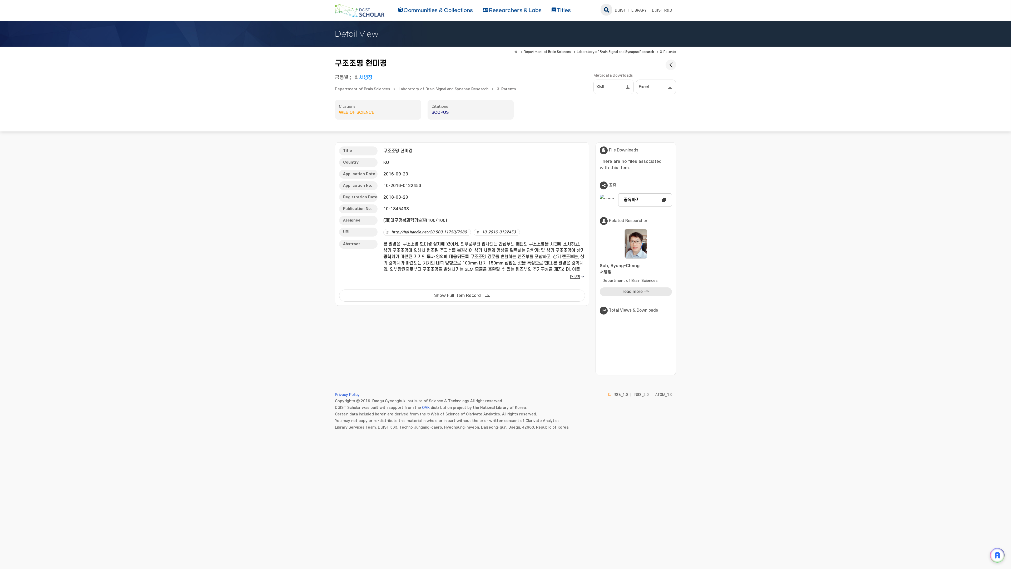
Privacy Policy (347, 395)
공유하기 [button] (632, 200)
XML (601, 87)
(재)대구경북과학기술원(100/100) (415, 220)
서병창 (366, 77)
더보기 (575, 277)
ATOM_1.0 (663, 395)
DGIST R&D (662, 10)
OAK (426, 407)
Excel (644, 87)
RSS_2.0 (642, 395)
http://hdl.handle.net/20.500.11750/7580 (429, 232)
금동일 (341, 77)
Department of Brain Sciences (547, 52)
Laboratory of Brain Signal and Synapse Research (615, 52)
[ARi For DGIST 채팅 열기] (997, 555)
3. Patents (668, 52)
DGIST (620, 10)
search (606, 10)
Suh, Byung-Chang (620, 268)
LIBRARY (639, 10)
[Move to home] (516, 52)
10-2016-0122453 (499, 232)
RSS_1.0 (621, 395)
